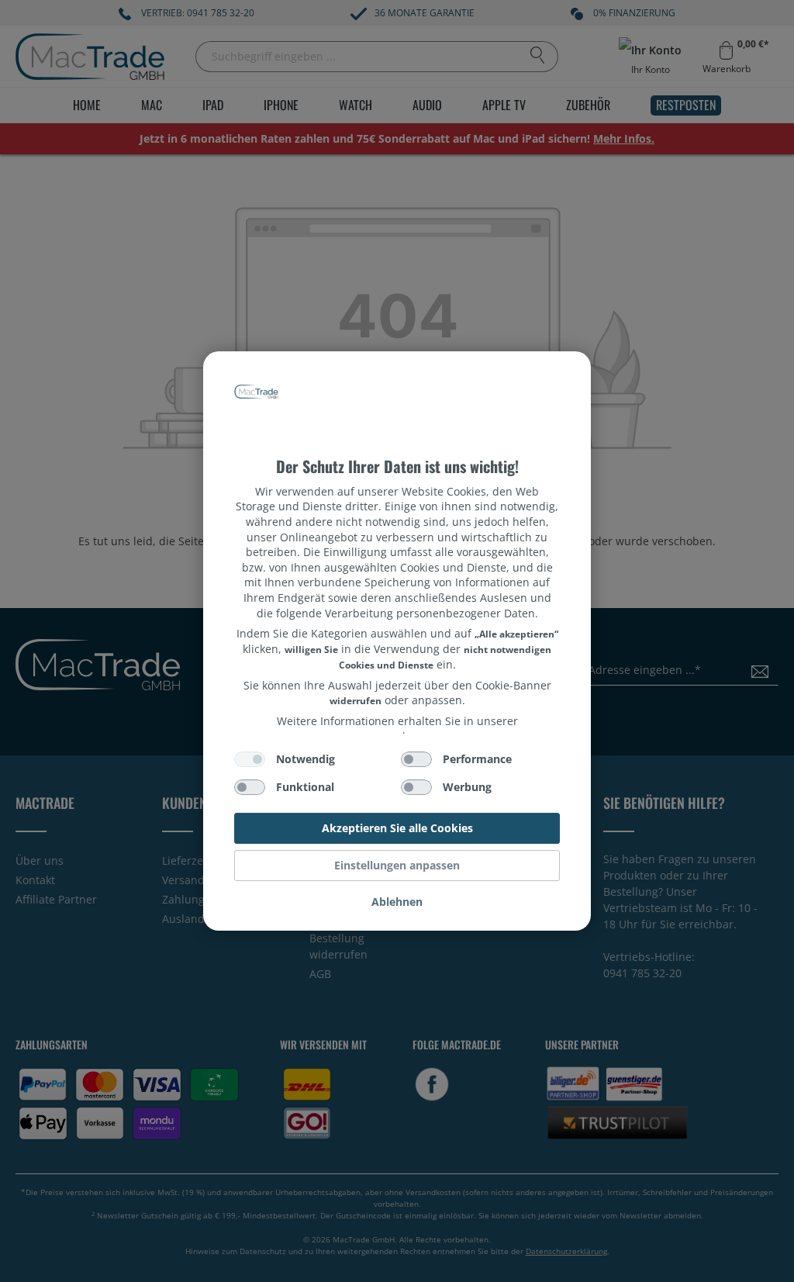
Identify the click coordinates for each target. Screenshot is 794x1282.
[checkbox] (249, 759)
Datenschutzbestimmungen (397, 379)
